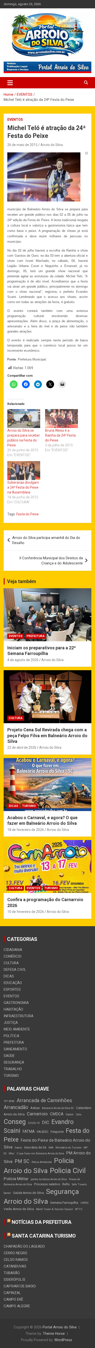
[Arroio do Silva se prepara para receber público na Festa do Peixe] (23, 418)
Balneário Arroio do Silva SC (58, 1108)
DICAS (13, 806)
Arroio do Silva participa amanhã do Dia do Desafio (46, 540)
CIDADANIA (13, 950)
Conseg (15, 1122)
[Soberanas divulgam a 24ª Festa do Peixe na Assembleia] (23, 470)
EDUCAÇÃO (13, 983)
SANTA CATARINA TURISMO (44, 1236)
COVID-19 (34, 1123)
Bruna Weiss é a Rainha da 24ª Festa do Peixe (60, 435)
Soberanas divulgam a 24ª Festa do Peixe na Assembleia (23, 487)
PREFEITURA (36, 636)
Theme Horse (54, 1333)
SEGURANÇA (14, 1062)
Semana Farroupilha (64, 1202)
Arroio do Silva (51, 145)
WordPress (63, 1340)
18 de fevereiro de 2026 (25, 830)
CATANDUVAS (15, 1266)
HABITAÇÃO (13, 1009)
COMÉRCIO (12, 956)
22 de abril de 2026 (21, 747)
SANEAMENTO (15, 1049)
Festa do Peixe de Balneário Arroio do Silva (47, 1143)
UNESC (84, 1202)
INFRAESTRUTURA (18, 1016)
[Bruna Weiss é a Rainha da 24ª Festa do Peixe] (61, 418)
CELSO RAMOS (16, 1259)
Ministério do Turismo (68, 1147)
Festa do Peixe (27, 514)
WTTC (78, 1209)
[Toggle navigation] (10, 82)
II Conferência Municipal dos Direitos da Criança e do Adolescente (51, 560)
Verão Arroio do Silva (19, 1209)
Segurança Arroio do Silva (41, 1196)
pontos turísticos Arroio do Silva (49, 1179)
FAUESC (42, 1132)
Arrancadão (16, 1107)
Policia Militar (16, 1178)
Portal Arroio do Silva (59, 1327)
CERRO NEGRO (15, 1253)
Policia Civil (68, 1170)
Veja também (21, 581)
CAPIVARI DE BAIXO (20, 1286)
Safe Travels (79, 1184)
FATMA (28, 1131)
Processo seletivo (47, 1184)
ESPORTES (12, 989)
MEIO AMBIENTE (17, 1029)
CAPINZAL (12, 1293)
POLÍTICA (11, 1036)
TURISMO (29, 806)
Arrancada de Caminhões (44, 1100)
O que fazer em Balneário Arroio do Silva (40, 1153)
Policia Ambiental (42, 1162)
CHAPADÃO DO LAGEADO (24, 1246)
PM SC (22, 1161)
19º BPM (9, 1101)
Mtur (11, 1153)
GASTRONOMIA (16, 1003)
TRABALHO (13, 1069)
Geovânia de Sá (35, 1147)
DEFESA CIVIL (15, 969)
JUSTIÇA (11, 1022)
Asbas (35, 1108)
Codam (70, 1114)
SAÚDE (9, 1056)
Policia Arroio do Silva (39, 1165)
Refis (66, 1184)
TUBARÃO (12, 1273)
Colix (78, 1114)
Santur (7, 1193)
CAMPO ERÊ (13, 1299)
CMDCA (56, 1114)
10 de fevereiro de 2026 (25, 912)
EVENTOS (15, 119)
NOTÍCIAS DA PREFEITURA (41, 1222)
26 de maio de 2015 (22, 145)
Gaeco (18, 1147)
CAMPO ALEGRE (17, 1306)
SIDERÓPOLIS (14, 1279)
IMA (50, 1147)
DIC (45, 1122)
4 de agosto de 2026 (22, 660)
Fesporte (57, 1132)
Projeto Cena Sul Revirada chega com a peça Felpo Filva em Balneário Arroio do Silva (47, 735)
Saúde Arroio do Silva (28, 1193)
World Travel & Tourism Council (54, 1209)
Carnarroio (37, 1114)
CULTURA (15, 718)
